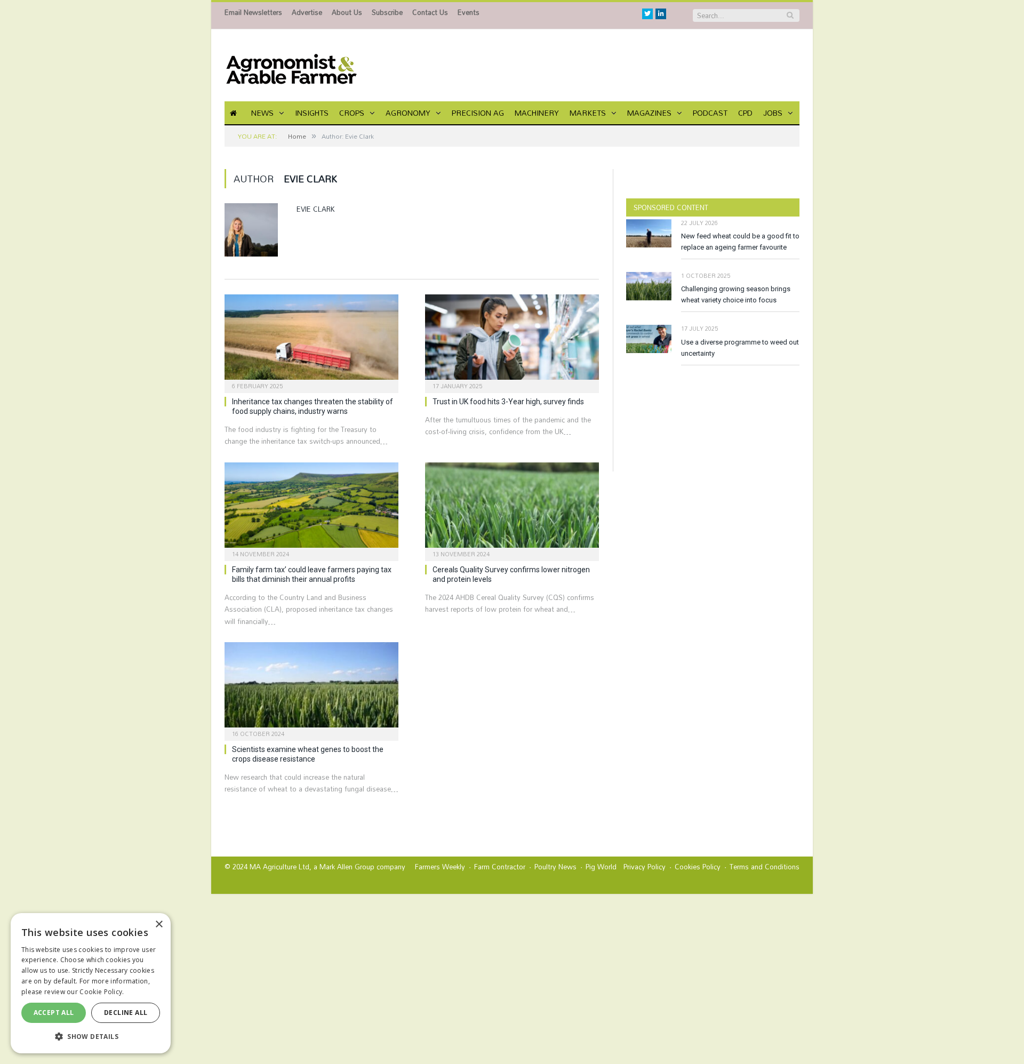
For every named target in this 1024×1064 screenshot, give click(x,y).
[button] (90, 1036)
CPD (745, 113)
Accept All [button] (54, 1012)
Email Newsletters (253, 12)
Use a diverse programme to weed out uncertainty (740, 347)
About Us (347, 12)
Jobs (772, 113)
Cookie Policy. (101, 991)
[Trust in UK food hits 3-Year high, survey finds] (512, 340)
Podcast (710, 113)
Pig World (601, 867)
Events (468, 12)
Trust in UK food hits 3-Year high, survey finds (508, 401)
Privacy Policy (644, 867)
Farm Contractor (499, 867)
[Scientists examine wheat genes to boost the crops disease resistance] (311, 688)
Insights (312, 113)
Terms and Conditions (764, 867)
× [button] (159, 925)
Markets (588, 113)
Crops (351, 113)
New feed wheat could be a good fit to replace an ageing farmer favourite (740, 241)
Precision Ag (478, 113)
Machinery (537, 113)
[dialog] (91, 983)
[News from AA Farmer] (291, 65)
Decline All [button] (125, 1012)
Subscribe (387, 12)
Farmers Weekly (440, 867)
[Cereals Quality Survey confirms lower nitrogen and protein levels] (512, 508)
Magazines (649, 113)
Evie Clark (316, 209)
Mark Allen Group (346, 867)
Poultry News (555, 867)
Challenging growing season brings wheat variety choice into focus (735, 294)
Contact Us (430, 12)
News (262, 113)
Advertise (307, 12)
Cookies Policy (698, 867)
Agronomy (408, 113)
